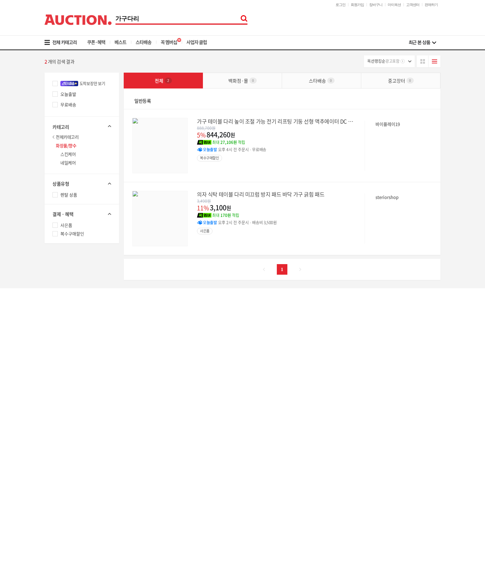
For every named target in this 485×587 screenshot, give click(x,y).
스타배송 (143, 42)
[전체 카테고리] (65, 42)
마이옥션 (394, 5)
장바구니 (375, 5)
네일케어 (68, 162)
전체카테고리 (67, 137)
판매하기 (431, 5)
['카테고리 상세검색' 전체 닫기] (82, 126)
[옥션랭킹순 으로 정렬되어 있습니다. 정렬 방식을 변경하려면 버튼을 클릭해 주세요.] (389, 61)
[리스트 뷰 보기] (434, 61)
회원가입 (357, 5)
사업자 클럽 (196, 42)
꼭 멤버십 (169, 42)
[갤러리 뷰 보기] (423, 61)
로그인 (340, 5)
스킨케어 (68, 154)
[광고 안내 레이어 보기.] (403, 61)
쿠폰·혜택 (96, 42)
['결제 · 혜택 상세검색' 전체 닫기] (82, 214)
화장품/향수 (66, 145)
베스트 (120, 42)
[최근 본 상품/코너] (422, 42)
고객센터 (412, 5)
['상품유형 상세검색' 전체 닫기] (82, 183)
